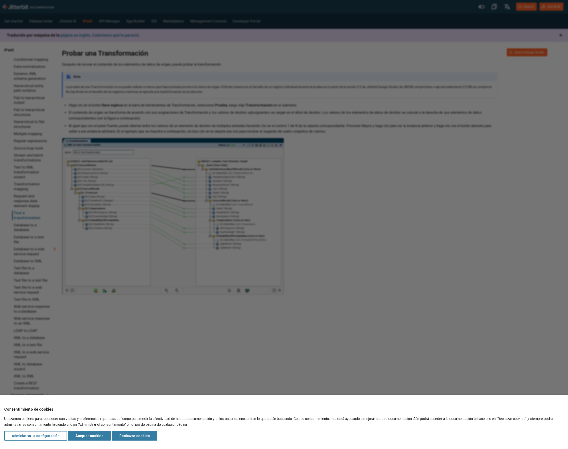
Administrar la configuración (35, 436)
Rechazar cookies (134, 436)
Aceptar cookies (89, 436)
